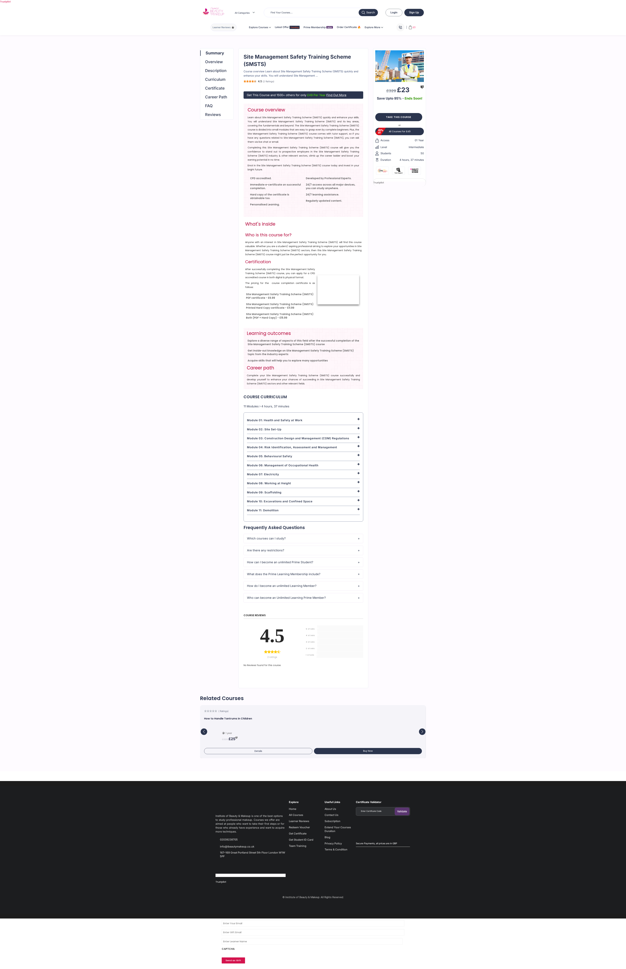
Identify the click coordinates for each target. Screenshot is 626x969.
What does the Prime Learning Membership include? (283, 574)
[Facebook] (220, 865)
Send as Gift (233, 960)
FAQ (209, 105)
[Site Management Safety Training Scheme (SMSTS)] (399, 66)
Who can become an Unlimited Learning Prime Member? (286, 597)
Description (215, 70)
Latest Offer (282, 27)
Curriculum (215, 79)
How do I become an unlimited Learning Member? (281, 586)
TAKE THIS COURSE (398, 117)
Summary (215, 53)
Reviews (213, 114)
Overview (214, 61)
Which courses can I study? (266, 538)
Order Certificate (347, 27)
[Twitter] (231, 865)
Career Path (216, 97)
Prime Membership (318, 27)
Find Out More (336, 95)
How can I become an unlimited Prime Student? (280, 562)
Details (258, 751)
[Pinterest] (254, 865)
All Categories (242, 12)
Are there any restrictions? (265, 550)
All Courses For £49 (399, 131)
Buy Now (368, 751)
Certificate (215, 88)
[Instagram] (243, 865)
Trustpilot (5, 1)
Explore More (373, 27)
